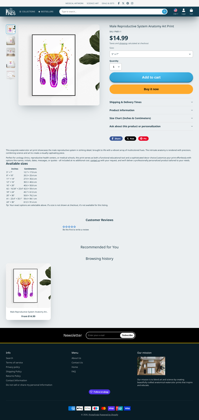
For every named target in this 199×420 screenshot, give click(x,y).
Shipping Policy (14, 371)
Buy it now (151, 89)
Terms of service (14, 362)
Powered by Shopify (109, 414)
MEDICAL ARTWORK (75, 3)
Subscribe (127, 335)
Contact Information (16, 380)
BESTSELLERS (47, 11)
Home (75, 367)
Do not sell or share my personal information (29, 384)
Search (9, 358)
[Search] (164, 11)
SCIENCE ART (93, 3)
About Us (76, 358)
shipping (123, 43)
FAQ (74, 371)
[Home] (10, 11)
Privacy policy (13, 367)
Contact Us (77, 362)
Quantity (114, 60)
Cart (191, 12)
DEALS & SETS (108, 3)
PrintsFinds (94, 414)
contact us (95, 160)
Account (184, 12)
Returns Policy (13, 375)
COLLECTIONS (28, 11)
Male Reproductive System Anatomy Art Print (28, 291)
